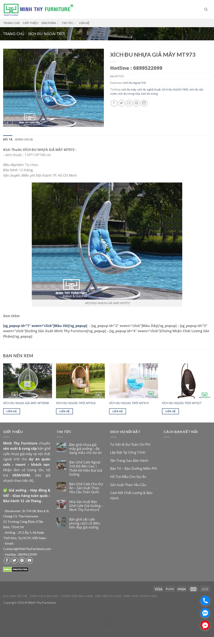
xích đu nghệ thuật (149, 89)
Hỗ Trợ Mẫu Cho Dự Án (128, 476)
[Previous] (3, 392)
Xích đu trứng (149, 94)
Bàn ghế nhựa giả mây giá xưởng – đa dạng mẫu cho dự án (85, 449)
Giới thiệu (30, 23)
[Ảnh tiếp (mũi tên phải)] (15, 630)
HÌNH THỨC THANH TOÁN (140, 596)
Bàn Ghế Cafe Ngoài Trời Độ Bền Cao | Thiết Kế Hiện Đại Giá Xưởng (85, 468)
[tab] (7, 139)
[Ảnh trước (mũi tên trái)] (4, 630)
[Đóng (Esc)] (4, 612)
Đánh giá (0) (24, 139)
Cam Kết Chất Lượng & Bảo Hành (131, 495)
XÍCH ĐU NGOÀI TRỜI (175, 89)
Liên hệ (84, 23)
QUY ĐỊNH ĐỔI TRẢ (15, 596)
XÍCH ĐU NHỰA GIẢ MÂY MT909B (26, 403)
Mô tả (7, 139)
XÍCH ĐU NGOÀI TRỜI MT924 (76, 403)
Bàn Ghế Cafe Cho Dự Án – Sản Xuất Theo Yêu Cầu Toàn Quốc (86, 488)
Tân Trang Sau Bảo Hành (129, 460)
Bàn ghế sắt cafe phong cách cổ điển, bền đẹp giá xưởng (85, 523)
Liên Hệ (11, 411)
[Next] (211, 392)
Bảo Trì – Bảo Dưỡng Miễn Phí (133, 468)
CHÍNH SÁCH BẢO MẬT (44, 596)
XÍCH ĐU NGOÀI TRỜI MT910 (129, 403)
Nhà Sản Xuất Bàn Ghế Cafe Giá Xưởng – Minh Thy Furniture (86, 506)
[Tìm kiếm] (206, 9)
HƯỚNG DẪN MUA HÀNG (77, 596)
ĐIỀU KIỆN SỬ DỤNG (108, 596)
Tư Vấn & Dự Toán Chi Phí (130, 444)
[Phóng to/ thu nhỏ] (15, 612)
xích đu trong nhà (129, 94)
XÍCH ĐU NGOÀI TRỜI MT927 (181, 403)
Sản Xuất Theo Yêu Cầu (128, 485)
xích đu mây (128, 89)
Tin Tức (67, 23)
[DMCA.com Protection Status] (15, 569)
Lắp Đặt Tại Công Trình (127, 452)
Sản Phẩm (48, 23)
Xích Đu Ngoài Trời (46, 33)
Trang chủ (11, 23)
